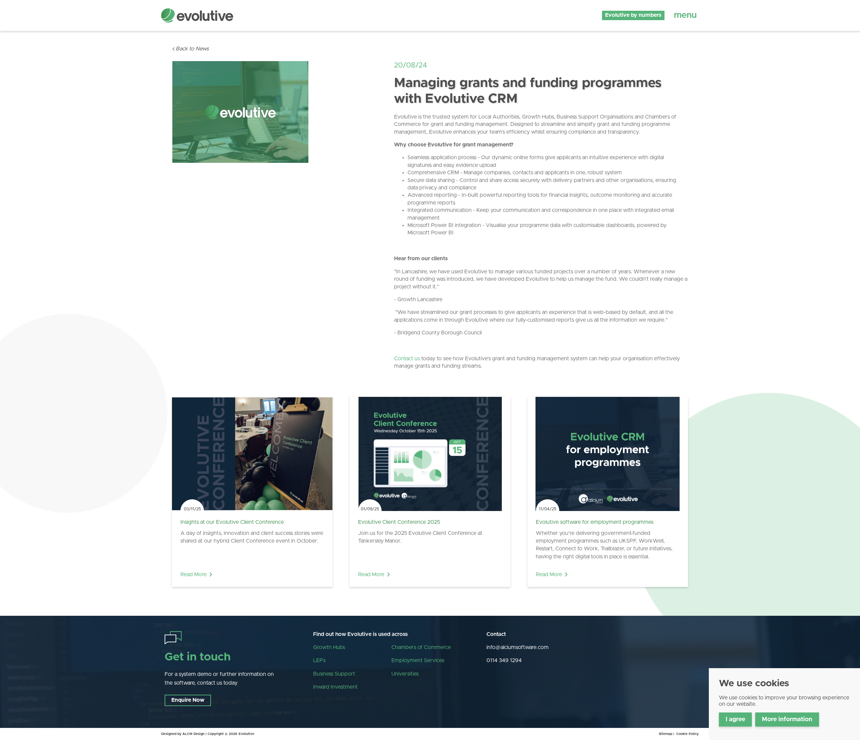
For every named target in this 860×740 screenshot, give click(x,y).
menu (685, 15)
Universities (405, 674)
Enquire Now (187, 700)
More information (787, 719)
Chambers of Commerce (421, 647)
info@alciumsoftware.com (517, 647)
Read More (193, 574)
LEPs (319, 660)
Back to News (192, 48)
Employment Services (417, 660)
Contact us (407, 358)
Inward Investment (335, 687)
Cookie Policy (687, 734)
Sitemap (665, 734)
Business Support (334, 674)
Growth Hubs (329, 647)
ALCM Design (193, 734)
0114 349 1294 (504, 660)
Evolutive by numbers (633, 15)
